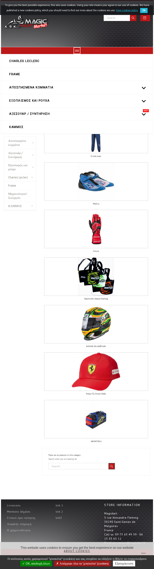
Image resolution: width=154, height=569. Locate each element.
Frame (12, 185)
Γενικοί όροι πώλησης (21, 518)
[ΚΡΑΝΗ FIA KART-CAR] (96, 324)
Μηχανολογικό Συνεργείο (17, 196)
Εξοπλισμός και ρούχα (17, 167)
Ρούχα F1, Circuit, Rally (96, 394)
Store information (122, 504)
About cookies (77, 551)
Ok (143, 10)
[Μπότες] (96, 182)
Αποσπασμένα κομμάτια (17, 143)
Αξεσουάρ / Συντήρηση (15, 155)
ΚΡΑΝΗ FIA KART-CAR (96, 346)
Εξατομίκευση (124, 563)
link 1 (59, 505)
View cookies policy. (127, 10)
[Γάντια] (96, 229)
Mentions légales (18, 511)
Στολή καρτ (96, 156)
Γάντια (96, 251)
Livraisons (13, 505)
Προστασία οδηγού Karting (96, 299)
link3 (59, 518)
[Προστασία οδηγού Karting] (96, 277)
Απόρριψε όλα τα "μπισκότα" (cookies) (84, 563)
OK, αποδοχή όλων (37, 563)
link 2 (59, 511)
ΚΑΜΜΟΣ (15, 206)
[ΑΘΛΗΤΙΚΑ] (96, 419)
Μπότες (96, 204)
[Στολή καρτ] (96, 134)
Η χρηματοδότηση (18, 530)
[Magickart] (26, 22)
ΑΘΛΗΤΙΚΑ (96, 441)
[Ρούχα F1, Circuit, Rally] (96, 372)
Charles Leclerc (18, 177)
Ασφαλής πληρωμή (19, 524)
